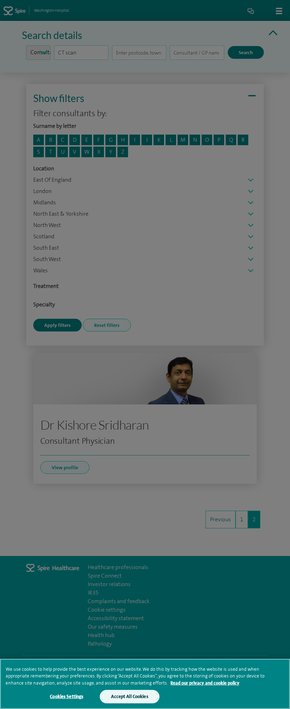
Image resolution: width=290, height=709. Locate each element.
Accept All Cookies (129, 696)
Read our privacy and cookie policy (204, 683)
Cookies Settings (66, 696)
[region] (145, 684)
